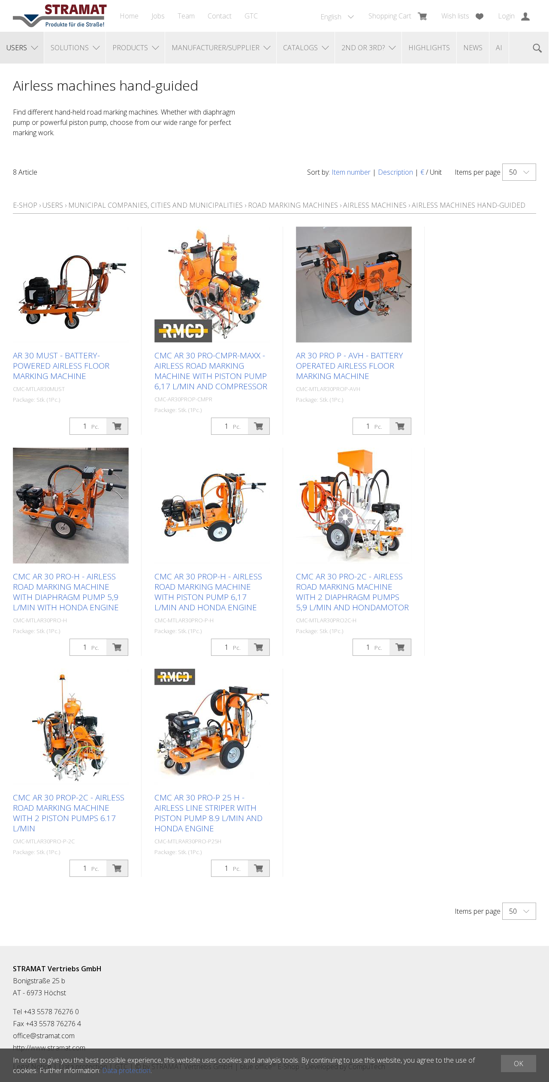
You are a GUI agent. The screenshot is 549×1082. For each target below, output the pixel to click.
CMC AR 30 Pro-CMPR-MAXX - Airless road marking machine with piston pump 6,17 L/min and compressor (210, 371)
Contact (220, 16)
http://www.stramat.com (49, 1047)
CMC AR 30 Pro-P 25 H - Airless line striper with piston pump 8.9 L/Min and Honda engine (208, 813)
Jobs (158, 16)
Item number (351, 172)
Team (186, 16)
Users (52, 205)
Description (395, 172)
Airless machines (375, 205)
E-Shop (25, 205)
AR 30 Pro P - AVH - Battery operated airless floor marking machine (349, 366)
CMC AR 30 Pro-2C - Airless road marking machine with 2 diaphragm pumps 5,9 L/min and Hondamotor (352, 592)
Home (129, 16)
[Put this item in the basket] (117, 426)
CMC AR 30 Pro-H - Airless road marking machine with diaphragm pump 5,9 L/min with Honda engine (66, 592)
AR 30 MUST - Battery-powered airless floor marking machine (61, 366)
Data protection (126, 1070)
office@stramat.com (44, 1035)
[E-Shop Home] (60, 16)
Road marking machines (293, 205)
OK (518, 1063)
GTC (251, 16)
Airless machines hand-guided (468, 205)
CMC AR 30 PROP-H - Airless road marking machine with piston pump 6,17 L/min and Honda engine (208, 592)
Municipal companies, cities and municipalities (155, 205)
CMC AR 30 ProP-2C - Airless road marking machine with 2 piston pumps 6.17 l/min (68, 813)
